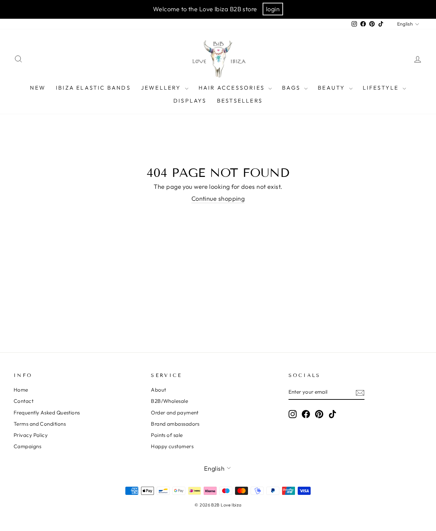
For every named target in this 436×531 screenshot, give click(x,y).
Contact (23, 401)
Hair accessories (233, 87)
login (273, 9)
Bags (292, 87)
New (38, 87)
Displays (190, 100)
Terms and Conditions (40, 424)
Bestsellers (240, 100)
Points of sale (167, 435)
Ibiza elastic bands (93, 87)
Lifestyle (382, 87)
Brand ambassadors (175, 424)
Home (21, 389)
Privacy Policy (31, 435)
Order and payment (175, 412)
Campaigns (27, 446)
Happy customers (172, 446)
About (158, 389)
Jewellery (162, 87)
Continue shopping (218, 198)
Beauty (332, 87)
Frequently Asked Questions (47, 412)
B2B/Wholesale (169, 401)
